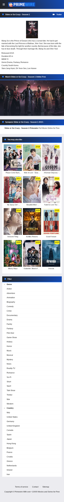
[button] (32, 98)
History (9, 342)
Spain (9, 435)
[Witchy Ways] (13, 253)
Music (9, 351)
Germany (10, 421)
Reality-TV (11, 368)
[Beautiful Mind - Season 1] (32, 189)
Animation (11, 298)
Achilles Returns (32, 237)
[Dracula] (51, 253)
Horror (9, 346)
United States (12, 417)
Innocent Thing (12, 237)
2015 (12, 53)
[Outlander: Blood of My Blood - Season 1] (32, 253)
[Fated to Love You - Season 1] (51, 189)
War (8, 399)
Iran (8, 474)
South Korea (13, 65)
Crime (9, 311)
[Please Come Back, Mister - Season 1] (13, 157)
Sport (9, 386)
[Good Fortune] (51, 221)
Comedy (10, 306)
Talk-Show (11, 390)
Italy (8, 413)
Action (9, 289)
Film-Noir (10, 333)
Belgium (10, 448)
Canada (10, 430)
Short (9, 382)
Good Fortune (51, 237)
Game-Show (12, 337)
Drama (10, 62)
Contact (35, 487)
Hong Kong (11, 444)
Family (9, 324)
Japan (9, 439)
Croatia (10, 457)
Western (10, 404)
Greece (10, 461)
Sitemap (45, 487)
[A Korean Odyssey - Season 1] (51, 157)
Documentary (12, 315)
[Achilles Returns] (32, 221)
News (9, 364)
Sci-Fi (9, 377)
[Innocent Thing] (13, 221)
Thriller (9, 395)
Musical (10, 355)
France (9, 452)
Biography (11, 302)
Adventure (11, 293)
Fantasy (16, 62)
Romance (24, 62)
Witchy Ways (13, 268)
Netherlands (12, 466)
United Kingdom (13, 426)
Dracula (51, 268)
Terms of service (21, 487)
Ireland (9, 470)
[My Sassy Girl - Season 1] (13, 189)
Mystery (10, 360)
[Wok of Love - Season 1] (32, 157)
